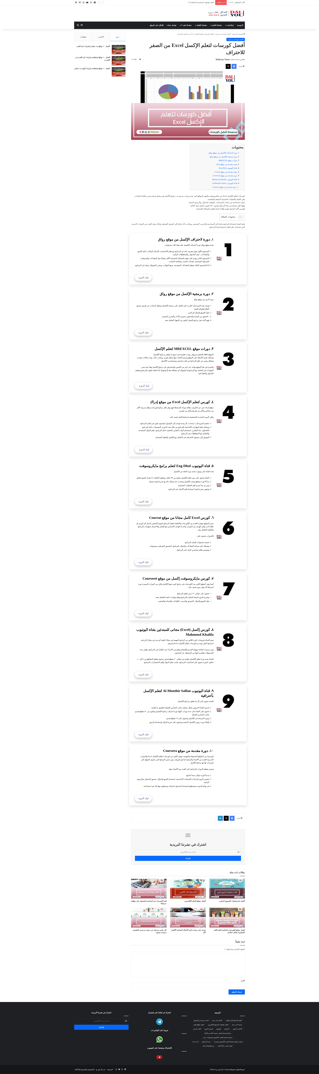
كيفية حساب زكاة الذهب (225, 1046)
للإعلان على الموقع (156, 25)
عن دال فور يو (100, 1069)
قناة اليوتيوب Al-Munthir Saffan (224, 183)
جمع (117, 37)
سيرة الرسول (206, 1041)
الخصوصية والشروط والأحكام (84, 1069)
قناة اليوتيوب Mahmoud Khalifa (224, 179)
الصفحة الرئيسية (237, 34)
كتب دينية (195, 1041)
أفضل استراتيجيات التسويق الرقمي (232, 901)
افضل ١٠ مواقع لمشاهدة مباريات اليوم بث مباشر (92, 68)
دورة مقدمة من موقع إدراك (226, 164)
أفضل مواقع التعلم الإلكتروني (195, 901)
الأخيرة (101, 37)
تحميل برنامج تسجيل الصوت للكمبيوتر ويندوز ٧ (228, 1041)
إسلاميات (230, 25)
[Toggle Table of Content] (239, 217)
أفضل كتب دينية (217, 1020)
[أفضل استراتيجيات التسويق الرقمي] (227, 889)
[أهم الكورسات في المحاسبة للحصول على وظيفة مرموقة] (148, 889)
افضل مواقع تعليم (198, 1025)
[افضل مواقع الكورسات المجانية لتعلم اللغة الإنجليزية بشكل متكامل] (227, 918)
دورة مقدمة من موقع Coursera (224, 187)
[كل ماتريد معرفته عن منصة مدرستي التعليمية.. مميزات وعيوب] (148, 918)
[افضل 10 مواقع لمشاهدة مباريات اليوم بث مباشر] (118, 71)
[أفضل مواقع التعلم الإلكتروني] (188, 889)
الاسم (243, 981)
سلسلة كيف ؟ (186, 25)
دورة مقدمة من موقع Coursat (225, 172)
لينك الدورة (143, 277)
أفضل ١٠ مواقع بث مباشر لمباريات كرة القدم (93, 46)
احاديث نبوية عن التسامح (201, 1020)
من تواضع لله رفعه (208, 1046)
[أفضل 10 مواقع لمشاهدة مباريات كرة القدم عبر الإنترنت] (118, 60)
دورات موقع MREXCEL (228, 160)
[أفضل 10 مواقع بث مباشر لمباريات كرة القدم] (118, 49)
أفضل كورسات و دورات (223, 34)
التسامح (226, 1029)
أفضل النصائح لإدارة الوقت (233, 1020)
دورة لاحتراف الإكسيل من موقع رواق (223, 153)
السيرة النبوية (208, 1029)
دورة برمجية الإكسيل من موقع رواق (223, 157)
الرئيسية (240, 25)
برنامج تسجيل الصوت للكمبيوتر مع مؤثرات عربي (218, 1037)
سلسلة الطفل (202, 25)
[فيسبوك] (234, 66)
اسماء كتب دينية (237, 1025)
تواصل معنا (172, 25)
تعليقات (83, 37)
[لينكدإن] (220, 818)
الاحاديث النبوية (237, 1029)
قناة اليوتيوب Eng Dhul (228, 168)
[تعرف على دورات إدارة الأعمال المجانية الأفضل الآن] (188, 918)
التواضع (218, 1029)
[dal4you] (226, 13)
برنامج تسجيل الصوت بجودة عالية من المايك (217, 1033)
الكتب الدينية (197, 1029)
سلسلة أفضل (217, 25)
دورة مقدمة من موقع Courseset (225, 176)
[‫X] (228, 66)
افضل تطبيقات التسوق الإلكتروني (202, 2)
